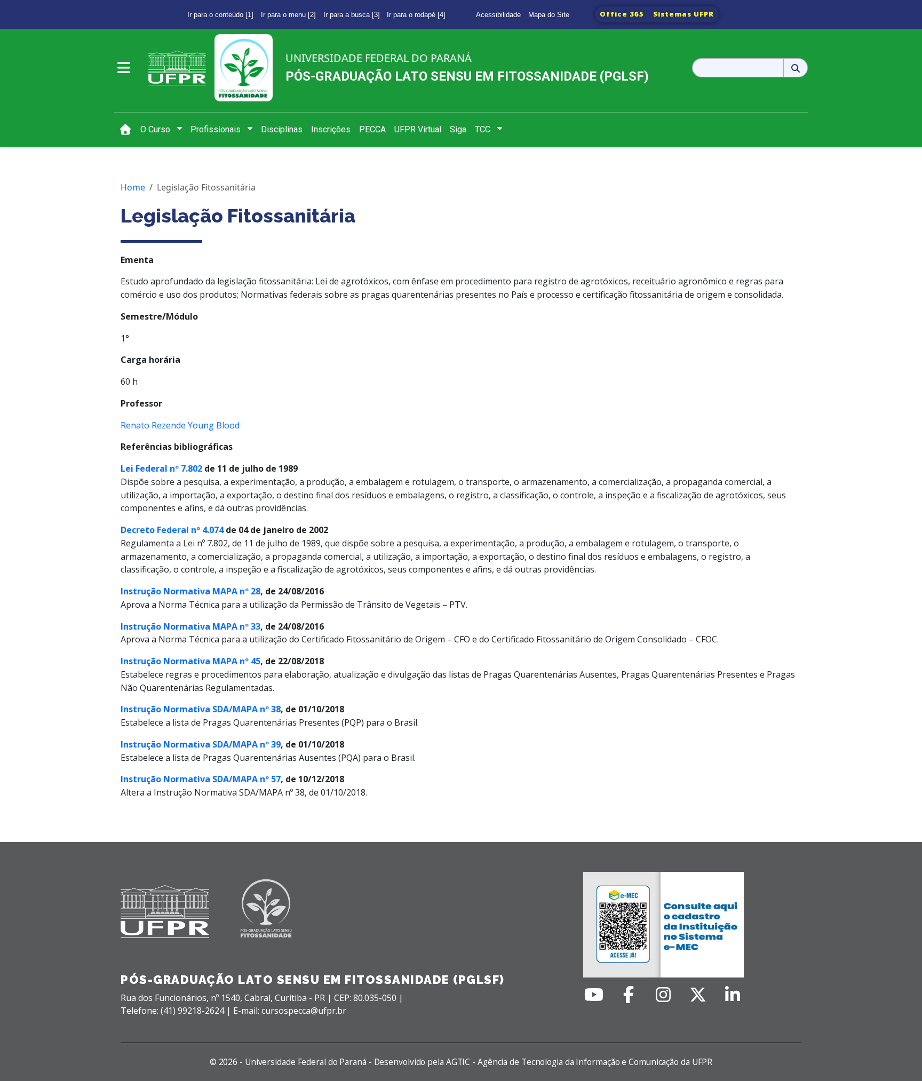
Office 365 (622, 14)
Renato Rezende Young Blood (180, 425)
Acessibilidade (498, 15)
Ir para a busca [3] (351, 15)
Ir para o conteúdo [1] (220, 15)
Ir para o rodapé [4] (416, 15)
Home (133, 187)
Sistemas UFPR (683, 14)
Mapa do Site (548, 15)
